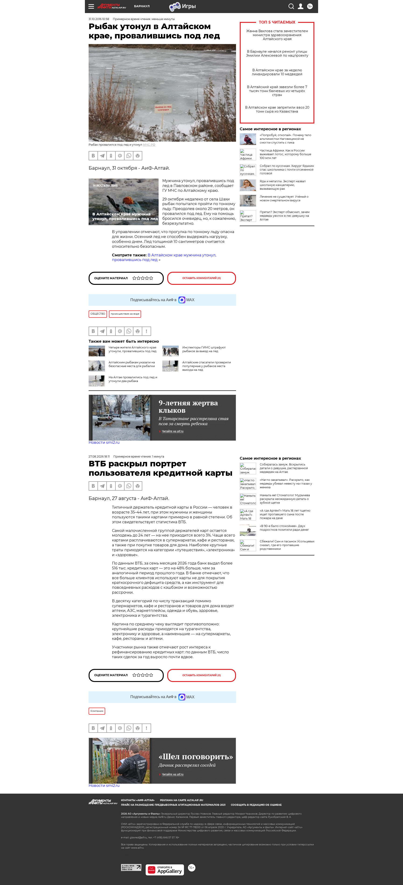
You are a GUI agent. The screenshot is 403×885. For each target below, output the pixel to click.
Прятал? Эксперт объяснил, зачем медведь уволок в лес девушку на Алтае (284, 215)
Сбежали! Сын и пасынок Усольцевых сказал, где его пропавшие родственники (287, 545)
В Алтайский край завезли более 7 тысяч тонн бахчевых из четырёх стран (277, 91)
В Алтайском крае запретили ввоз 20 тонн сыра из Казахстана (277, 110)
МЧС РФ (149, 144)
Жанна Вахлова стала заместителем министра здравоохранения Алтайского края (277, 35)
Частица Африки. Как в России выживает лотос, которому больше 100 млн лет (285, 154)
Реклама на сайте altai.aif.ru (181, 800)
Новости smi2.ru (104, 442)
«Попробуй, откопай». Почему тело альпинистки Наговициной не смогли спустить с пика (285, 138)
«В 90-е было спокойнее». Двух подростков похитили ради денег (284, 527)
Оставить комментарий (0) (201, 278)
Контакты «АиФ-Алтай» (138, 800)
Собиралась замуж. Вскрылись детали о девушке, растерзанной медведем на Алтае (284, 468)
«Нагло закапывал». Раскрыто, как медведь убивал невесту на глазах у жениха (286, 483)
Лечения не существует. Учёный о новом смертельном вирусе (284, 198)
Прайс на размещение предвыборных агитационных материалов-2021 (173, 804)
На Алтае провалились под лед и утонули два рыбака (133, 379)
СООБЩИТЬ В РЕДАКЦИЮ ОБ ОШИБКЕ (256, 804)
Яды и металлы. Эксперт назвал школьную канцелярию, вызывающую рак (283, 184)
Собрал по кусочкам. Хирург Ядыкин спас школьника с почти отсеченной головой (287, 169)
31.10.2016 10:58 (99, 19)
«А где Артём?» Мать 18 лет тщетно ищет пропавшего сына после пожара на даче (285, 514)
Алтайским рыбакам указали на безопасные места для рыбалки (132, 364)
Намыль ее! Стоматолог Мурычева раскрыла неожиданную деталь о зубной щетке (285, 498)
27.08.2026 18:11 (99, 456)
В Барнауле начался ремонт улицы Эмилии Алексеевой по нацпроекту (277, 54)
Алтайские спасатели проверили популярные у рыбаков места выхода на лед (206, 366)
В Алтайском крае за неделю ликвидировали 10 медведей (277, 72)
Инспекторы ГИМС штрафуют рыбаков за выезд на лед (204, 349)
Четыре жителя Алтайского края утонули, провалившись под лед (132, 349)
